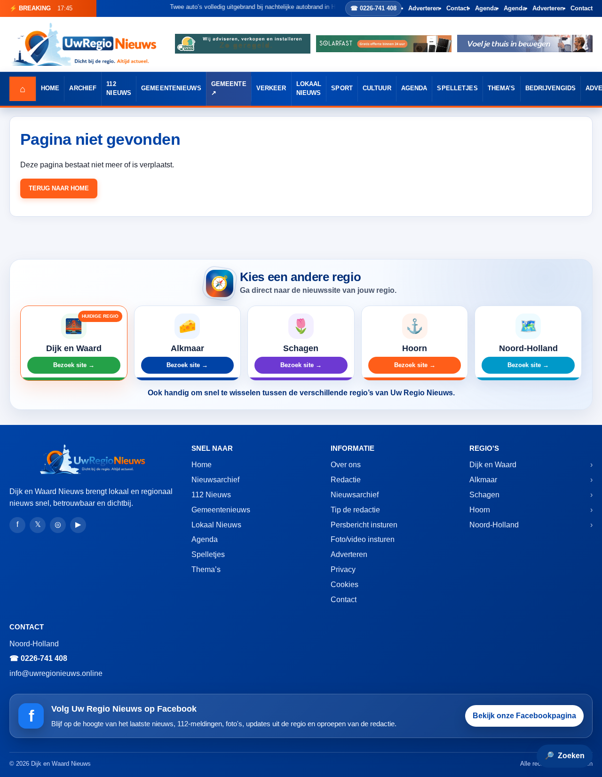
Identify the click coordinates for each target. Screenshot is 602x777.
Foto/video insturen (363, 539)
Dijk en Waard (492, 465)
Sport (342, 88)
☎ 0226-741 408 (373, 8)
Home (50, 88)
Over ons (346, 465)
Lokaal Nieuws (309, 88)
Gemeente (228, 84)
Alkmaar (483, 480)
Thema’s (501, 88)
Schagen (484, 495)
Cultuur (377, 88)
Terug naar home (59, 188)
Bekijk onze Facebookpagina (524, 716)
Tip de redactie (355, 510)
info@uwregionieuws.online (56, 673)
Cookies (344, 585)
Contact (457, 8)
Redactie (346, 480)
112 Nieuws (118, 88)
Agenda (486, 8)
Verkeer (271, 88)
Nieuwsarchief (215, 480)
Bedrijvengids (550, 88)
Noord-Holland (494, 525)
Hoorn (479, 510)
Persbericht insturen (364, 525)
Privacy (343, 569)
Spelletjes (457, 88)
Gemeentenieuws (171, 88)
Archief (82, 88)
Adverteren (424, 8)
